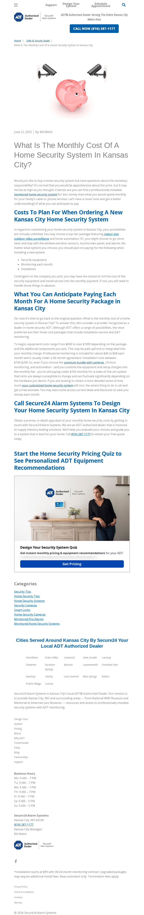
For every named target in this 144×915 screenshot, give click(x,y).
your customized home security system (47, 385)
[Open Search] (124, 5)
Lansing (106, 657)
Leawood (69, 657)
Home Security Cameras (29, 614)
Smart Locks (22, 610)
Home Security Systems (29, 601)
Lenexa (49, 683)
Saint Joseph (90, 657)
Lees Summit (71, 676)
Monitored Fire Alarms (29, 619)
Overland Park (110, 664)
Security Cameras (25, 605)
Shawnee (31, 664)
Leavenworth (90, 664)
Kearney (30, 676)
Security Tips (22, 592)
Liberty (49, 676)
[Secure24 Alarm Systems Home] (35, 17)
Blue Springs (90, 676)
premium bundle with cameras (84, 362)
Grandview (32, 657)
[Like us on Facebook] (16, 862)
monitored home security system (35, 194)
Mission (68, 664)
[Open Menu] (16, 5)
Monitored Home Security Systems (37, 624)
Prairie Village (33, 683)
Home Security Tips (27, 596)
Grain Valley (51, 657)
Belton (105, 676)
